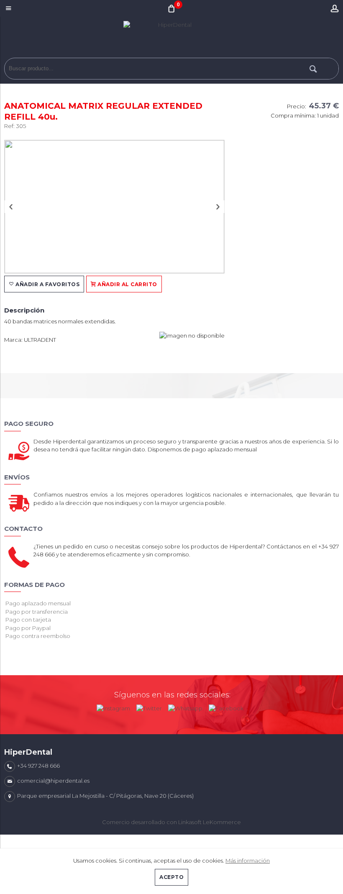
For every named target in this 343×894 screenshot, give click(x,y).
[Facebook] (226, 706)
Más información (247, 860)
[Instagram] (113, 706)
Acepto (171, 877)
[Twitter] (149, 706)
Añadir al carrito (126, 284)
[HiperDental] (171, 39)
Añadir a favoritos (47, 284)
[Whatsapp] (185, 706)
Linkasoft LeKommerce (209, 822)
